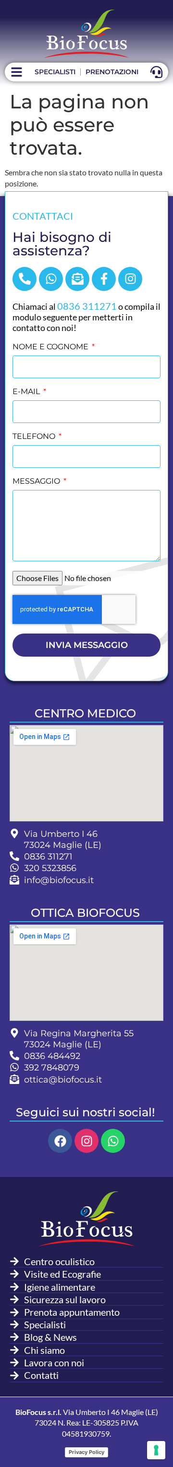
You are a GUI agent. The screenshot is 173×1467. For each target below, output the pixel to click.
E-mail (27, 392)
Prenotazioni (112, 71)
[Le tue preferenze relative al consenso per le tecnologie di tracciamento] (156, 1450)
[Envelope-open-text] (77, 279)
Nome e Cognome (51, 347)
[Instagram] (130, 279)
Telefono (34, 437)
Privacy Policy (86, 1452)
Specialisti (55, 71)
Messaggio (37, 481)
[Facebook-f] (104, 279)
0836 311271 (87, 306)
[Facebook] (60, 1141)
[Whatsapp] (51, 279)
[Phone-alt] (24, 279)
